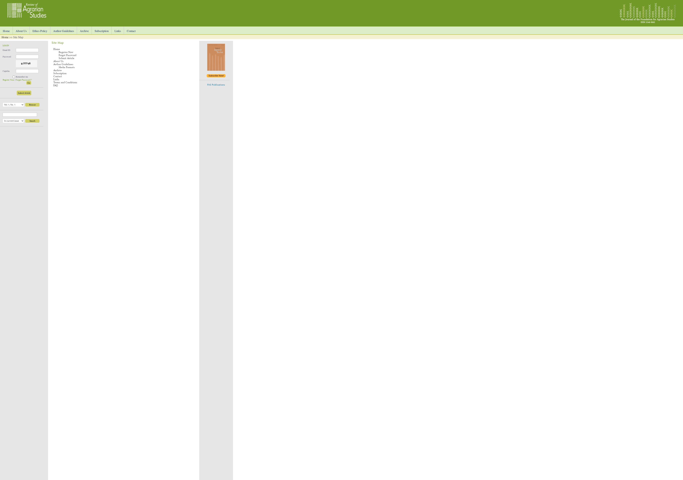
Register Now (9, 80)
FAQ (55, 85)
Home (6, 31)
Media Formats (67, 67)
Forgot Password (67, 55)
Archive (84, 31)
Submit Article (24, 93)
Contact (131, 31)
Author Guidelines (63, 31)
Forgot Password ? (24, 80)
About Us (21, 31)
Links (118, 31)
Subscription (102, 31)
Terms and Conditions (65, 82)
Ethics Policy (40, 31)
